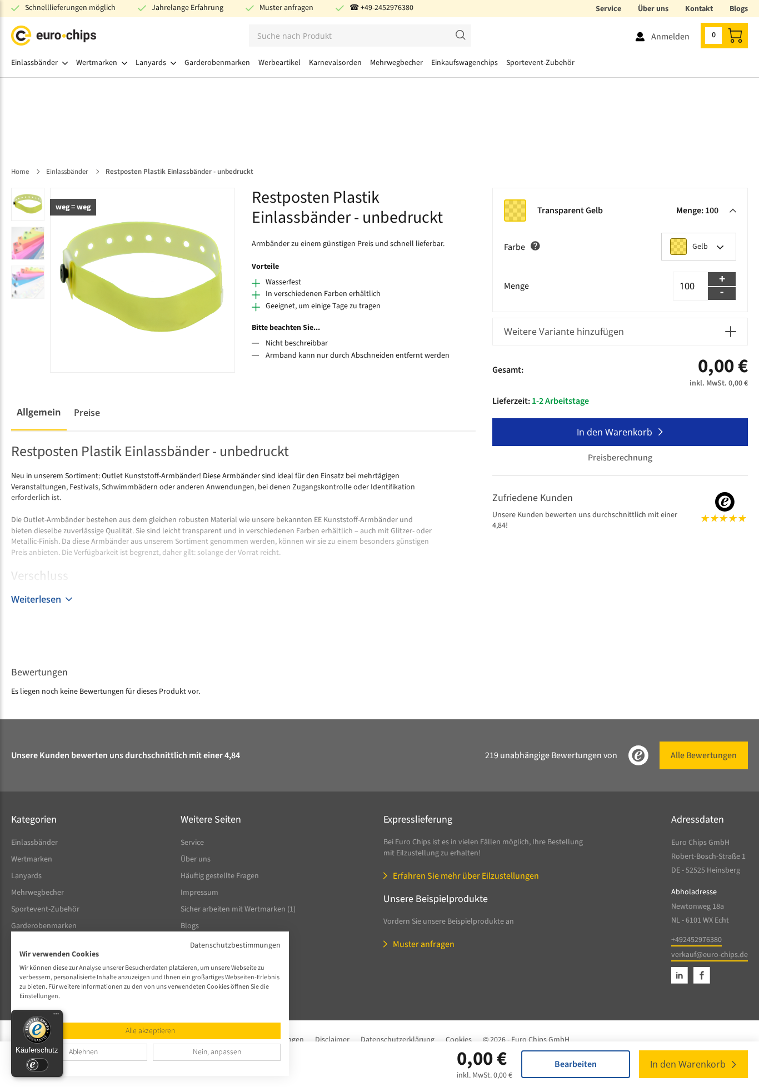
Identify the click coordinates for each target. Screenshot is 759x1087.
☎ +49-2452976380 (381, 7)
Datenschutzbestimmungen (235, 945)
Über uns (653, 8)
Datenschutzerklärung (398, 1039)
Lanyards (26, 875)
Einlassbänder (34, 842)
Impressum (199, 892)
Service (608, 8)
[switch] (37, 1064)
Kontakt (699, 8)
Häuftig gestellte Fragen (220, 875)
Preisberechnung (620, 458)
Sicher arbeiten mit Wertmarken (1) (238, 909)
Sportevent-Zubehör (45, 909)
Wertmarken (31, 859)
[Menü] (56, 1016)
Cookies (459, 1039)
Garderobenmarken (44, 925)
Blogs (739, 8)
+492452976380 (696, 939)
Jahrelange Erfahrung (187, 7)
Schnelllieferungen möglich (70, 7)
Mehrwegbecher (37, 892)
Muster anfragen (286, 7)
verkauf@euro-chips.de (709, 954)
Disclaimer (332, 1039)
